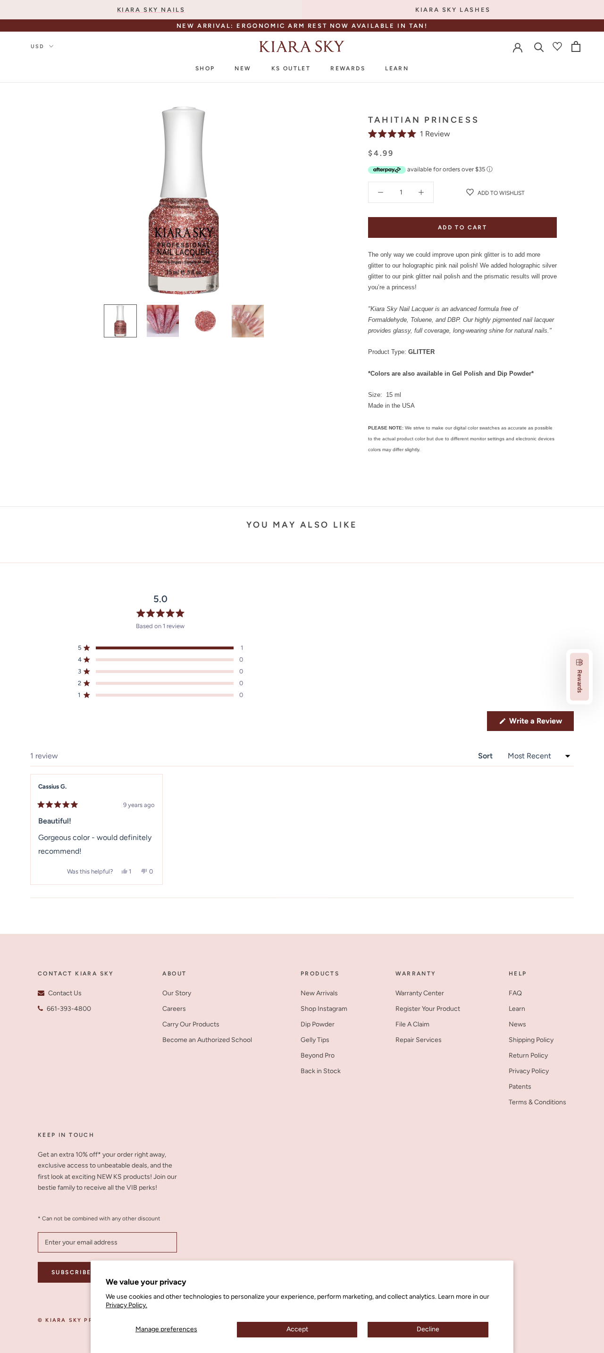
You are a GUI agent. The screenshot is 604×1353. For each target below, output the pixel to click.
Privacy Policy (529, 1071)
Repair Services (418, 1040)
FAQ (515, 993)
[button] (409, 133)
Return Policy (528, 1055)
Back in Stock (321, 1071)
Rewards (347, 68)
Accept (297, 1329)
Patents (520, 1087)
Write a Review (540, 723)
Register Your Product (427, 1009)
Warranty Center (419, 993)
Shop (205, 68)
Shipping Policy (531, 1040)
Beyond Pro (318, 1055)
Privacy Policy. (126, 1305)
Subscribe (71, 1272)
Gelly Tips (315, 1040)
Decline (428, 1329)
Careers (174, 1009)
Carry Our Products (190, 1024)
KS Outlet (291, 68)
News (517, 1024)
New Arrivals (319, 993)
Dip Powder (318, 1024)
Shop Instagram (324, 1009)
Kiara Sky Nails (151, 9)
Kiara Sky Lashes (453, 9)
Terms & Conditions (537, 1102)
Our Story (176, 993)
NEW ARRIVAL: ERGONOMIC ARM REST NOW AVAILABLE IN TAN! (302, 25)
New (243, 68)
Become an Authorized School (207, 1040)
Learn (397, 68)
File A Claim (412, 1024)
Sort (486, 755)
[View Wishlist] (557, 46)
